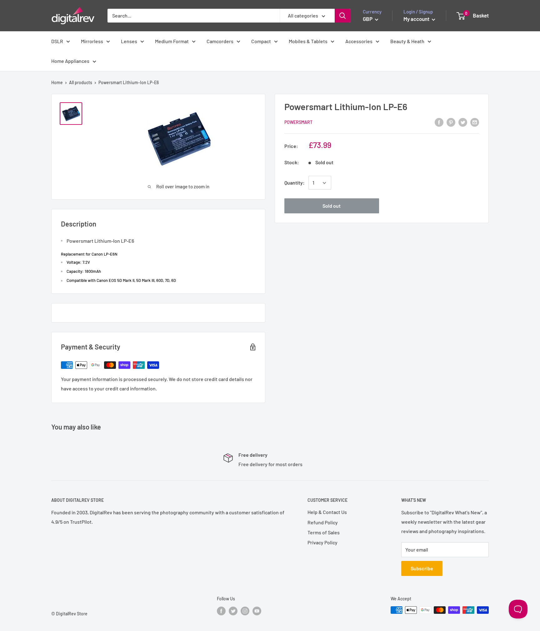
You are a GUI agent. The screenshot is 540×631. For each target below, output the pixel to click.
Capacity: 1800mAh (84, 271)
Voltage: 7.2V (78, 262)
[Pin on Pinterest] (451, 122)
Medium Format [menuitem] (172, 41)
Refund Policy (323, 522)
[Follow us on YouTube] (256, 610)
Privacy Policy (323, 542)
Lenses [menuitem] (129, 41)
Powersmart (298, 122)
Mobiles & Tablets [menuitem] (308, 41)
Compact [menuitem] (261, 41)
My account (416, 19)
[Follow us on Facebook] (221, 610)
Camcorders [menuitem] (220, 41)
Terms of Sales (324, 532)
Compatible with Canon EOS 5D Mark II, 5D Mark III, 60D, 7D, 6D (121, 280)
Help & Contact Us (327, 512)
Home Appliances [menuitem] (70, 61)
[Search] (342, 16)
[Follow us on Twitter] (233, 610)
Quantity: (294, 183)
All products (80, 82)
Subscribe (422, 568)
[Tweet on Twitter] (462, 122)
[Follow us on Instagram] (245, 610)
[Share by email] (474, 122)
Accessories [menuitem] (358, 41)
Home (57, 82)
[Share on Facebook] (439, 122)
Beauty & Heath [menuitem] (407, 41)
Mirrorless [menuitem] (92, 41)
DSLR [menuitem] (57, 41)
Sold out (331, 206)
